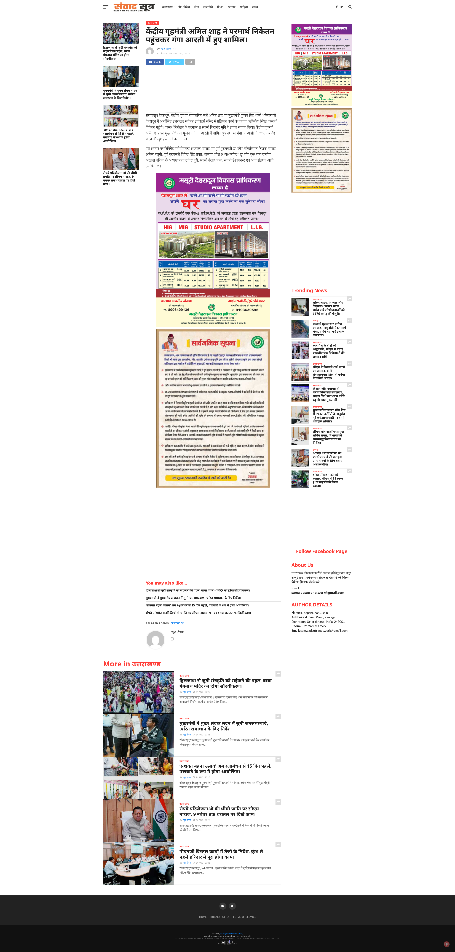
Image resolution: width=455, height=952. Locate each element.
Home (203, 917)
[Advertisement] (321, 518)
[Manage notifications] (446, 944)
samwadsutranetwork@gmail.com (317, 593)
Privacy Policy (219, 917)
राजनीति (208, 7)
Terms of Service (244, 917)
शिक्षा (220, 7)
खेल (196, 7)
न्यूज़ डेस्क (165, 48)
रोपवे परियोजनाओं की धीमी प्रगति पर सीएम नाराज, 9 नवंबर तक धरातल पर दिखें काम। (120, 178)
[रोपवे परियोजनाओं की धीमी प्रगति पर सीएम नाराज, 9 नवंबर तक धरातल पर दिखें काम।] (121, 168)
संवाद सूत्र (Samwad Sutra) (231, 933)
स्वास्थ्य (231, 7)
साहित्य (244, 7)
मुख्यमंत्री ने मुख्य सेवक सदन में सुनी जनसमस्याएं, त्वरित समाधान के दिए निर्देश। (120, 94)
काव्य (255, 7)
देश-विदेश (184, 7)
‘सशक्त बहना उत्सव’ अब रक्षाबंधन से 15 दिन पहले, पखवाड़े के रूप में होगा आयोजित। (118, 135)
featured (177, 623)
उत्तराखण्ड (167, 7)
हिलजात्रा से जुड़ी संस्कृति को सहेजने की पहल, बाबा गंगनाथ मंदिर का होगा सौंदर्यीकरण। (120, 53)
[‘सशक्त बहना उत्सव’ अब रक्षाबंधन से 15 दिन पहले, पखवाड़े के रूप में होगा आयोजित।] (121, 125)
